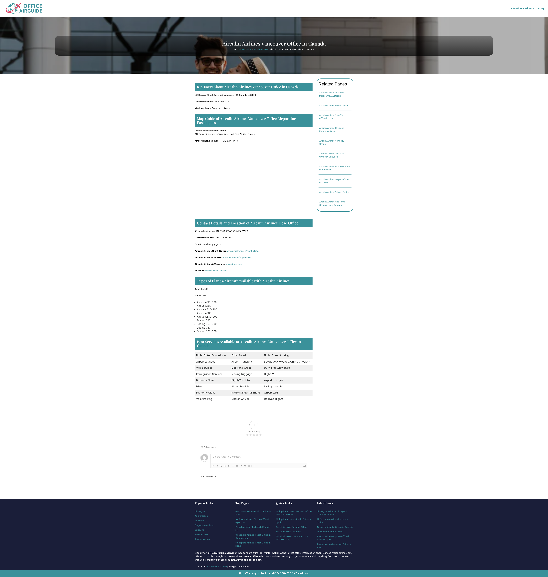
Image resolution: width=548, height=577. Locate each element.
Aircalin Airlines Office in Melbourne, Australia (331, 94)
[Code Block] (241, 466)
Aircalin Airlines (260, 49)
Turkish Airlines (202, 539)
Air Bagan (200, 511)
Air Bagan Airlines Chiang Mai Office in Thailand (332, 513)
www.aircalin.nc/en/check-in (237, 257)
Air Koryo (199, 520)
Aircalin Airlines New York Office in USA (332, 117)
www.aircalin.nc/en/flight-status (243, 251)
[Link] (245, 466)
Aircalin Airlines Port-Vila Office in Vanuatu (331, 155)
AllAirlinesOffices (521, 8)
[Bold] (213, 466)
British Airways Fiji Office (288, 531)
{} (249, 466)
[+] (253, 466)
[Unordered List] (233, 466)
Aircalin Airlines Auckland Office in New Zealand (332, 203)
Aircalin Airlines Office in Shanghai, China (331, 129)
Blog (541, 8)
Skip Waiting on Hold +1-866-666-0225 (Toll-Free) (274, 573)
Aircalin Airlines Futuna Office (334, 192)
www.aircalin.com (234, 264)
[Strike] (225, 466)
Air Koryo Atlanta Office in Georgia (335, 526)
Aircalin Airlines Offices (216, 270)
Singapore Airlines (204, 525)
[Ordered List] (229, 466)
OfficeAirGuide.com (216, 566)
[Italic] (217, 466)
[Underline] (221, 466)
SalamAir (199, 529)
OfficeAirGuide (244, 49)
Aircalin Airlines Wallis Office (333, 105)
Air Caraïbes (201, 515)
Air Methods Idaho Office (330, 531)
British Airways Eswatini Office (291, 526)
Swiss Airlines (201, 534)
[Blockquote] (237, 466)
